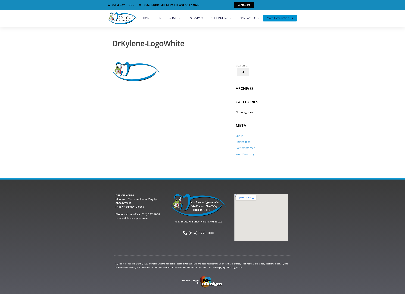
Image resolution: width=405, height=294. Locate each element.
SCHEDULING (219, 18)
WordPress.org (245, 154)
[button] (244, 5)
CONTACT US (248, 18)
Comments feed (245, 148)
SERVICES (196, 18)
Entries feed (243, 142)
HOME (147, 18)
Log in (239, 136)
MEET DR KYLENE (170, 18)
